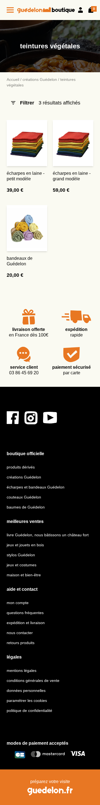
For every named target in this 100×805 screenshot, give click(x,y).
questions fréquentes (25, 612)
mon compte (18, 602)
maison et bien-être (24, 575)
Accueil (13, 79)
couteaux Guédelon (24, 497)
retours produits (20, 642)
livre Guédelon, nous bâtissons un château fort (48, 535)
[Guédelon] (46, 10)
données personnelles (26, 690)
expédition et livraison (26, 622)
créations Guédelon (39, 79)
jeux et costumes (21, 565)
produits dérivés (21, 467)
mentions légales (21, 670)
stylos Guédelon (21, 555)
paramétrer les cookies (27, 700)
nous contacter (20, 632)
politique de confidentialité (29, 710)
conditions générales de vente (33, 680)
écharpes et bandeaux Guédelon (35, 487)
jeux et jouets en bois (25, 545)
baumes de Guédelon (26, 507)
